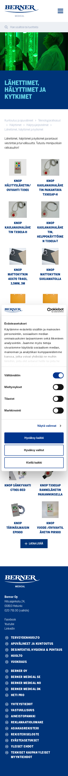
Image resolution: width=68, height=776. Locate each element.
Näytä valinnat (46, 425)
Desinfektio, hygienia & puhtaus (36, 650)
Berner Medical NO (26, 683)
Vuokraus (19, 662)
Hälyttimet (15, 125)
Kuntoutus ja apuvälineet (19, 120)
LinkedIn (10, 628)
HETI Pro (17, 695)
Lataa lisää (35, 543)
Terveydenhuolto (25, 637)
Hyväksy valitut (34, 450)
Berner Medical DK (26, 689)
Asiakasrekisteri (25, 728)
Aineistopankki (23, 716)
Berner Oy (19, 671)
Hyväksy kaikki (34, 437)
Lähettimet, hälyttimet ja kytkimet (24, 129)
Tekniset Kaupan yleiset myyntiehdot (30, 755)
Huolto (16, 656)
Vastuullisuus (22, 710)
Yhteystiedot (22, 704)
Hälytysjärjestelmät (37, 125)
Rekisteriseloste (25, 734)
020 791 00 (12, 610)
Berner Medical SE (26, 677)
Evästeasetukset (25, 740)
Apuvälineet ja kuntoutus (32, 643)
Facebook (10, 619)
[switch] (58, 387)
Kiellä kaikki (34, 462)
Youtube (9, 624)
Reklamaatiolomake (27, 722)
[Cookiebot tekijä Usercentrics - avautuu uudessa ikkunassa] (48, 310)
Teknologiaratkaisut (49, 120)
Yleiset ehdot (22, 746)
